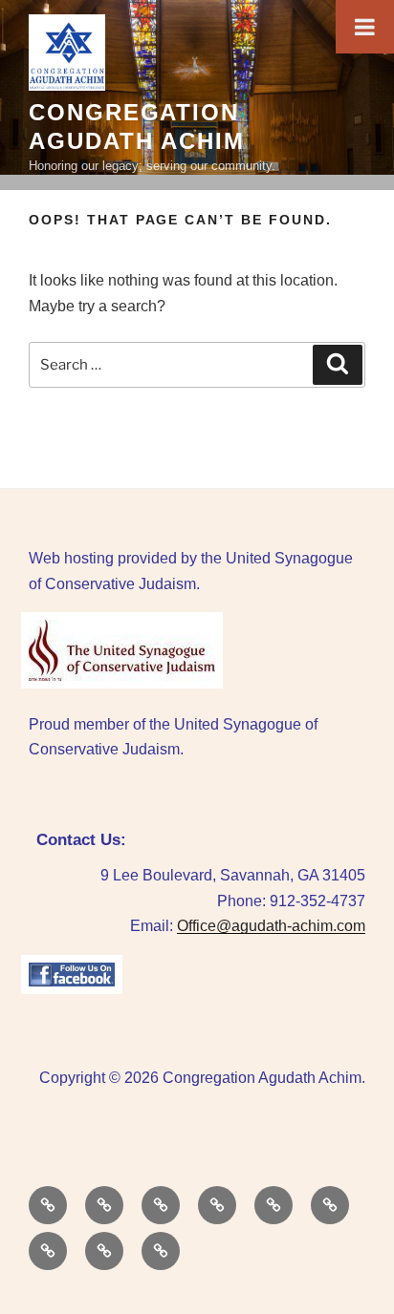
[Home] (48, 1205)
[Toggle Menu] (365, 26)
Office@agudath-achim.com (271, 926)
